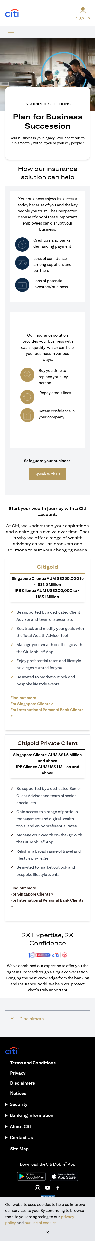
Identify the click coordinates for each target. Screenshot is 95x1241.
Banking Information (31, 1115)
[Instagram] (37, 1188)
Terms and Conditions (33, 1062)
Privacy (17, 1073)
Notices (18, 1093)
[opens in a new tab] (12, 13)
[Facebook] (58, 1188)
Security (18, 1104)
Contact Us (21, 1137)
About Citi (20, 1126)
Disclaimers (22, 1083)
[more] (11, 32)
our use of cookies (41, 1222)
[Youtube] (48, 1188)
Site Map (19, 1148)
